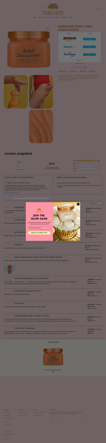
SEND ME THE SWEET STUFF (39, 233)
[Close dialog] (78, 204)
